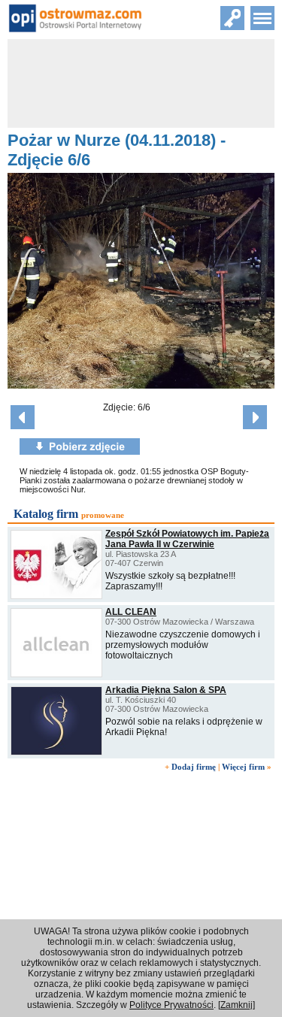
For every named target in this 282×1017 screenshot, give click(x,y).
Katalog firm (46, 513)
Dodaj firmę (193, 766)
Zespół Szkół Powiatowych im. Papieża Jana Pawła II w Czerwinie (187, 538)
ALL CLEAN (130, 612)
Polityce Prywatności (171, 1005)
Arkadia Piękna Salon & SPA (165, 690)
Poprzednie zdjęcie (23, 417)
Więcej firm (243, 766)
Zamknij (236, 1005)
